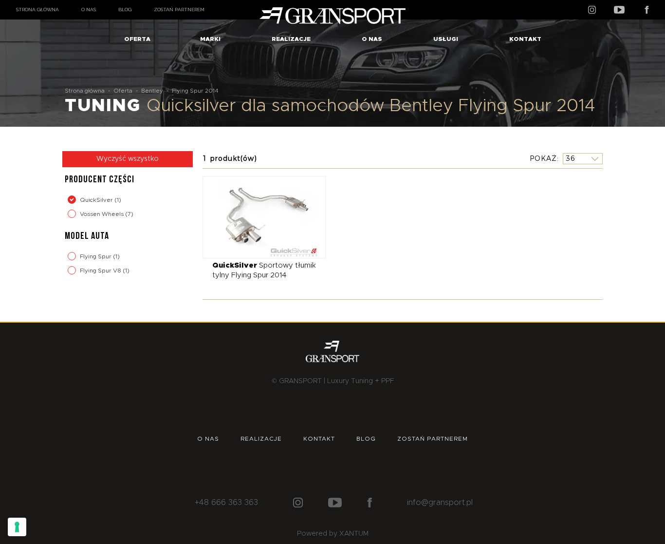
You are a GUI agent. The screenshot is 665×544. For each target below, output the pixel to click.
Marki (210, 39)
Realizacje (291, 39)
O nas (88, 9)
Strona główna (37, 9)
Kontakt (525, 39)
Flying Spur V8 (101, 270)
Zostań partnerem (179, 9)
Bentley (152, 91)
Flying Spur (96, 256)
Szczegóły (256, 216)
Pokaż (543, 158)
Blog (124, 9)
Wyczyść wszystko (127, 158)
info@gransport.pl (440, 502)
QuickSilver (97, 200)
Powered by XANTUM (333, 533)
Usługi (445, 39)
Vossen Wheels (102, 214)
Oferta (137, 39)
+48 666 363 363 (226, 502)
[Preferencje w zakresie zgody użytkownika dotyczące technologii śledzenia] (17, 527)
